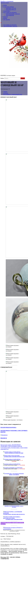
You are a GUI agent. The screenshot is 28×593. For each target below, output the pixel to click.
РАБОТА (5, 16)
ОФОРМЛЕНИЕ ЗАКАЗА (13, 14)
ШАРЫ (5, 18)
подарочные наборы (8, 6)
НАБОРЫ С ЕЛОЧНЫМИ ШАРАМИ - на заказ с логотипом (14, 507)
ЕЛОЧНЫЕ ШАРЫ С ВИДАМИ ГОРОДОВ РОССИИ (14, 456)
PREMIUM (4, 438)
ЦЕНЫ (5, 5)
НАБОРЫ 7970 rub (11, 8)
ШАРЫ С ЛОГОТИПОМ (14, 474)
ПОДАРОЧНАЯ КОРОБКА (8, 427)
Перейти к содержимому (7, 1)
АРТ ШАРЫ (6, 19)
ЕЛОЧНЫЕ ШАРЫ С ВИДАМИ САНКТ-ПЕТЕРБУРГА (14, 514)
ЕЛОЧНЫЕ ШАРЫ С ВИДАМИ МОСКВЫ (14, 519)
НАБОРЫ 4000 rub (11, 9)
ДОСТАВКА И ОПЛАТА (10, 12)
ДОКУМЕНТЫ (10, 15)
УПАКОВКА (6, 11)
